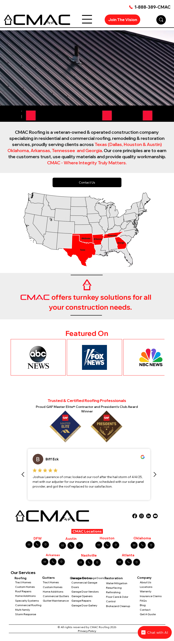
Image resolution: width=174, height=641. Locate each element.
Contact (145, 609)
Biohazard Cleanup (118, 606)
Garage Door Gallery (84, 605)
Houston (107, 538)
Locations (146, 586)
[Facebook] (134, 516)
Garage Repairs (81, 600)
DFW (38, 538)
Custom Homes (25, 586)
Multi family (22, 609)
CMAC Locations (87, 531)
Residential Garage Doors (87, 578)
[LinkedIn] (148, 516)
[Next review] (154, 474)
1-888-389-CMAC (152, 7)
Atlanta (128, 555)
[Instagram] (141, 516)
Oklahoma (142, 538)
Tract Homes (23, 582)
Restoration (113, 578)
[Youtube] (155, 516)
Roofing (20, 578)
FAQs (143, 600)
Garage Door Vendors (85, 591)
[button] (166, 116)
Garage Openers (81, 596)
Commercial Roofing (28, 605)
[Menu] (87, 19)
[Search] (161, 19)
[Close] (29, 544)
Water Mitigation (116, 583)
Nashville (89, 555)
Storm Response (25, 614)
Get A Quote (148, 614)
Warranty (145, 591)
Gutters (48, 577)
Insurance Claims (151, 596)
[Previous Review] (23, 474)
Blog (143, 605)
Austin (71, 538)
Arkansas (53, 555)
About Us (145, 582)
